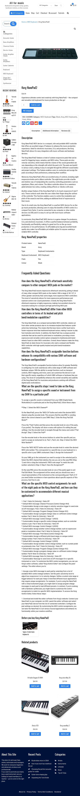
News (60, 770)
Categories (7, 34)
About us (22, 792)
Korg (62, 117)
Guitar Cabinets (8, 66)
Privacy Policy (31, 792)
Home (28, 13)
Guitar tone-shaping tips (39, 774)
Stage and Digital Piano (7, 78)
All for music (17, 3)
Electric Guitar (8, 50)
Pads (24, 119)
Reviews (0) (65, 131)
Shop (33, 13)
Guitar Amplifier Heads (8, 55)
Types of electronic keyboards (28, 633)
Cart (37, 13)
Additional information (51, 131)
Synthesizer (7, 83)
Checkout (44, 13)
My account (53, 13)
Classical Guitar (8, 46)
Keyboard (6, 70)
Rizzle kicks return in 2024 (40, 760)
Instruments (62, 764)
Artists (60, 760)
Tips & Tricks (62, 773)
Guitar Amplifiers (6, 60)
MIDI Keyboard (8, 74)
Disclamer (57, 792)
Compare (28, 111)
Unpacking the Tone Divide (40, 778)
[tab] (35, 131)
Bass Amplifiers (8, 42)
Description (36, 131)
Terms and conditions (45, 792)
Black (58, 117)
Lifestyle (61, 767)
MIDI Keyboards (71, 117)
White (29, 119)
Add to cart (35, 105)
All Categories (18, 13)
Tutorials (61, 13)
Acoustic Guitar (8, 38)
